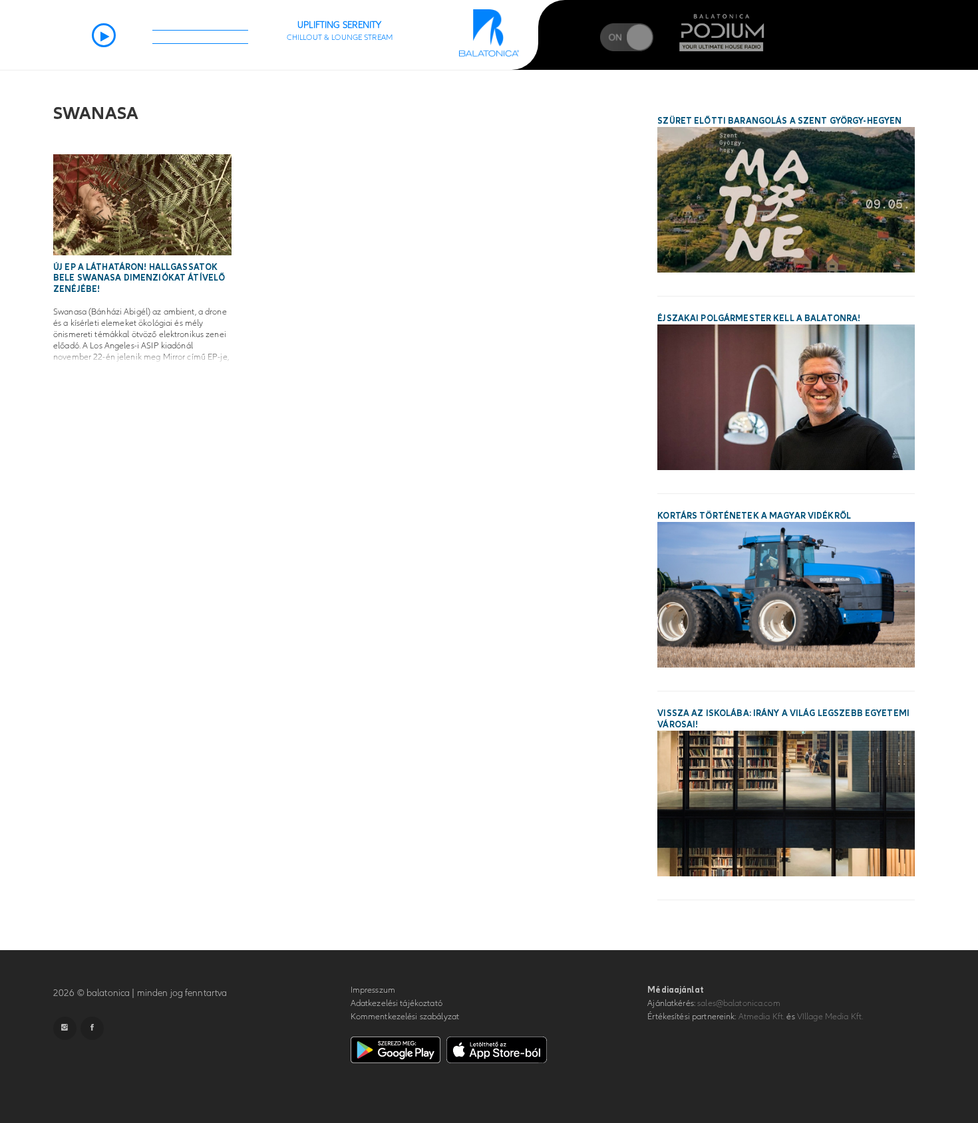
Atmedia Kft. (761, 1016)
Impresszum (373, 990)
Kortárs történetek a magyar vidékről (754, 516)
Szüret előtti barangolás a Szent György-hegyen (779, 121)
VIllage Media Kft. (830, 1016)
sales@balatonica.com (738, 1003)
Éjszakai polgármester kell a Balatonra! (758, 318)
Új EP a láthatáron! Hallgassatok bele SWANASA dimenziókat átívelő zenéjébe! (139, 278)
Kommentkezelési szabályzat (405, 1016)
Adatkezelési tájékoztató (396, 1003)
